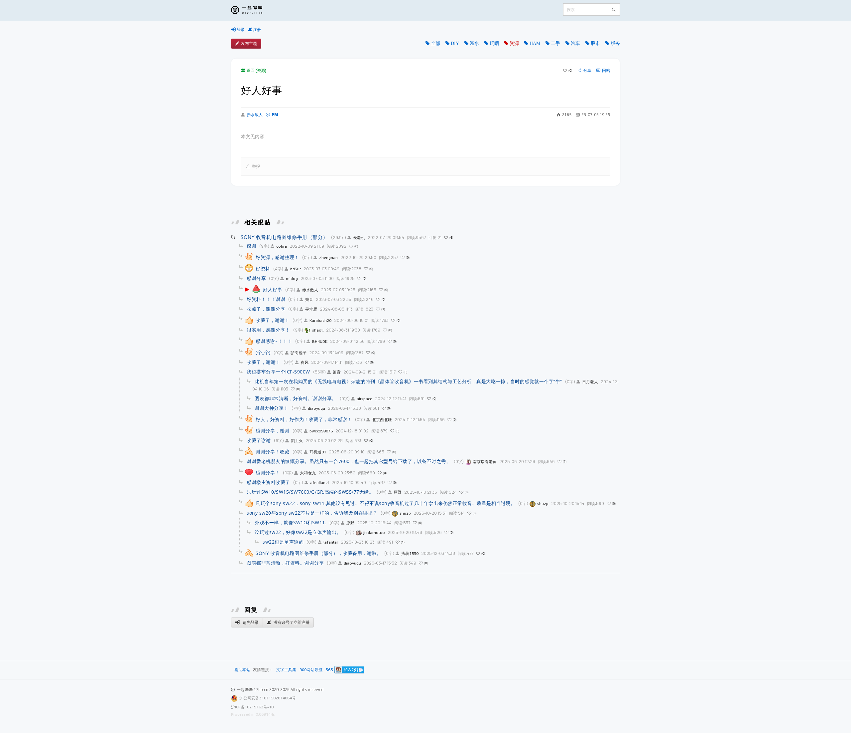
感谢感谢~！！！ (274, 341)
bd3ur (295, 268)
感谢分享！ (268, 472)
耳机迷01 (317, 451)
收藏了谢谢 (259, 440)
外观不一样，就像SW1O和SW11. (290, 522)
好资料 (263, 268)
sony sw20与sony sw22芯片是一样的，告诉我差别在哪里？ (312, 513)
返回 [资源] (256, 70)
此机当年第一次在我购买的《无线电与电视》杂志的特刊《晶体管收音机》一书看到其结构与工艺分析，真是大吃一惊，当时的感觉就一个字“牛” (408, 381)
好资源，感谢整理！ (277, 257)
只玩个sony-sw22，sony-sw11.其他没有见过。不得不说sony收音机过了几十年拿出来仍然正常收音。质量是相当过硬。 (385, 503)
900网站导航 (311, 670)
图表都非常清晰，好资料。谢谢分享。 (296, 398)
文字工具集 (286, 670)
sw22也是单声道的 (283, 542)
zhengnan (328, 257)
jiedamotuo (374, 532)
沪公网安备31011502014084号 (267, 697)
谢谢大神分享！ (272, 408)
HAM (535, 43)
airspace (364, 398)
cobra (281, 246)
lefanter (330, 542)
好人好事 (272, 289)
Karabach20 (320, 320)
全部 (435, 43)
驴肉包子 (298, 352)
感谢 (251, 246)
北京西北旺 (382, 419)
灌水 (474, 43)
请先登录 (250, 622)
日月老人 (590, 381)
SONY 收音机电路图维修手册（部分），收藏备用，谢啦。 (318, 553)
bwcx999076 (321, 430)
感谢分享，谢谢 (273, 430)
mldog (292, 278)
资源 (514, 43)
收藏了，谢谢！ (273, 320)
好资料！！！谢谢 (266, 299)
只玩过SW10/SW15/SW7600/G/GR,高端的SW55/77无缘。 (310, 492)
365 (329, 670)
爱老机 (359, 237)
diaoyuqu (316, 408)
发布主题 (249, 43)
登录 (240, 29)
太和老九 (308, 472)
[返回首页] (251, 10)
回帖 (606, 71)
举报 (256, 166)
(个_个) (263, 352)
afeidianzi (319, 482)
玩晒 (494, 43)
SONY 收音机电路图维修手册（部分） (284, 237)
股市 (595, 43)
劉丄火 (297, 440)
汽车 (575, 43)
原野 (398, 492)
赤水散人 (255, 115)
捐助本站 (242, 669)
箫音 (309, 299)
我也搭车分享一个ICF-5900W (278, 371)
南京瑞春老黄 (485, 461)
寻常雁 (311, 309)
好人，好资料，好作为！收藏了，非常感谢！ (304, 419)
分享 (587, 71)
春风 (304, 362)
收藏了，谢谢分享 (266, 309)
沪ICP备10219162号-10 (252, 706)
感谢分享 (256, 278)
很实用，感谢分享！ (268, 330)
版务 (615, 43)
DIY (455, 43)
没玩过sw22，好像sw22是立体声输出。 (298, 532)
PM (275, 115)
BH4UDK (319, 341)
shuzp (542, 503)
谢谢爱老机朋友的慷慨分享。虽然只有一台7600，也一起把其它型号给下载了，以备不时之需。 (349, 461)
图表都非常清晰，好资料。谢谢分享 (285, 563)
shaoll (317, 330)
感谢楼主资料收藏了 (268, 482)
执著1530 (410, 553)
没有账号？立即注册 (291, 622)
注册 (256, 29)
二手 (555, 43)
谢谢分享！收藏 (273, 451)
